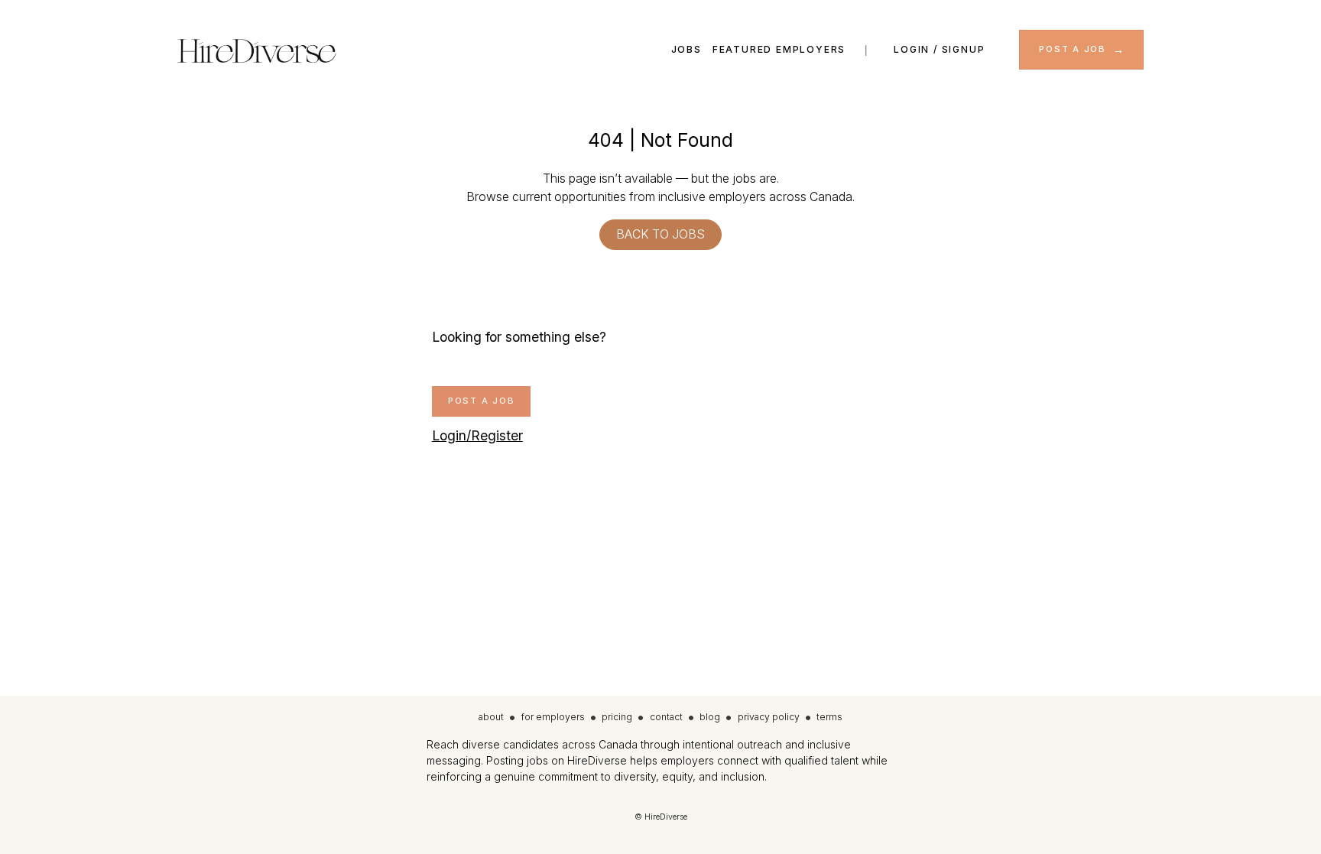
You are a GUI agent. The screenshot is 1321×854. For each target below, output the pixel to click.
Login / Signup (939, 49)
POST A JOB (1072, 49)
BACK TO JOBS (660, 234)
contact (666, 716)
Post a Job (481, 400)
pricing (617, 716)
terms (829, 716)
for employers (553, 716)
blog (709, 716)
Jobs (686, 49)
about (491, 716)
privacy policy (769, 716)
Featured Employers (779, 49)
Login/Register (477, 435)
